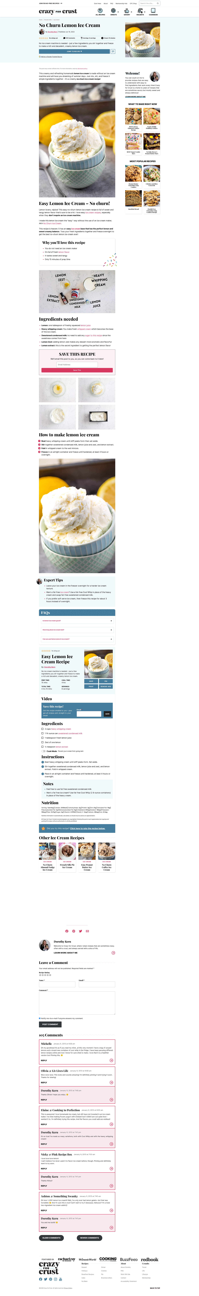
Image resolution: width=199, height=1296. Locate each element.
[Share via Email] (87, 931)
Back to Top (155, 1288)
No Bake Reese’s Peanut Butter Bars (151, 152)
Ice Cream (56, 19)
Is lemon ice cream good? (52, 620)
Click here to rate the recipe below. (87, 828)
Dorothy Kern (52, 32)
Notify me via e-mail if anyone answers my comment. (62, 1018)
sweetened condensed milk (70, 733)
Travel (144, 1267)
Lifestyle (145, 1274)
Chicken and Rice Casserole (152, 184)
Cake (83, 1278)
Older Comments (51, 1238)
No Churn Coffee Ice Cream (106, 867)
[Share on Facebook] (66, 931)
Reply (44, 1060)
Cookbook (153, 15)
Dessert (84, 1267)
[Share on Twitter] (80, 931)
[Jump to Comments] (113, 51)
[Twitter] (45, 1280)
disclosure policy (82, 68)
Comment (43, 990)
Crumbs (145, 1263)
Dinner (103, 1267)
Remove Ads (106, 686)
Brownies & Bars (106, 1278)
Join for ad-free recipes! (49, 3)
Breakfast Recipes (88, 1274)
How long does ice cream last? (53, 630)
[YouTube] (60, 1280)
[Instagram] (55, 1280)
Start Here (97, 3)
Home (40, 19)
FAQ (111, 3)
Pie (102, 1274)
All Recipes (100, 15)
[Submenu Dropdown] (118, 12)
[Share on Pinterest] (73, 931)
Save (91, 681)
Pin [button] (106, 681)
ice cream (75, 229)
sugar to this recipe (93, 335)
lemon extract (62, 747)
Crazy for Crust (49, 1268)
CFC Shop (133, 3)
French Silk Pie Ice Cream (67, 866)
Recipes (85, 1263)
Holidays (140, 15)
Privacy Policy (68, 1288)
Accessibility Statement (129, 1281)
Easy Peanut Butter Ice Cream (87, 867)
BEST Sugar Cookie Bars (133, 152)
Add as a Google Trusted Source (51, 56)
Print (91, 686)
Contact (123, 1278)
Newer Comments (89, 1238)
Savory (127, 15)
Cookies (104, 1271)
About (106, 3)
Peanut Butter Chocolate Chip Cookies (133, 185)
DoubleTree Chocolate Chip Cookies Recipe (152, 210)
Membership (146, 1278)
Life (143, 1271)
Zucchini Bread (133, 209)
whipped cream (84, 329)
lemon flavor (63, 252)
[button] (40, 38)
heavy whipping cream (61, 729)
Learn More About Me (66, 953)
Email (79, 710)
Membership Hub (121, 3)
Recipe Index (48, 19)
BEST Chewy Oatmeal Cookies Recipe (133, 128)
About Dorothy (126, 1267)
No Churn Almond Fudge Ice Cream (48, 867)
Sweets (113, 15)
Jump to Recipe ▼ (74, 51)
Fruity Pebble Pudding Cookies (152, 127)
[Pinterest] (50, 1280)
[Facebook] (40, 1280)
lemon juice (85, 325)
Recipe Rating (44, 972)
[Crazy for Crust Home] (58, 12)
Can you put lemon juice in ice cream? (56, 639)
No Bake (84, 1281)
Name (42, 980)
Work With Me (125, 1274)
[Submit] (157, 3)
